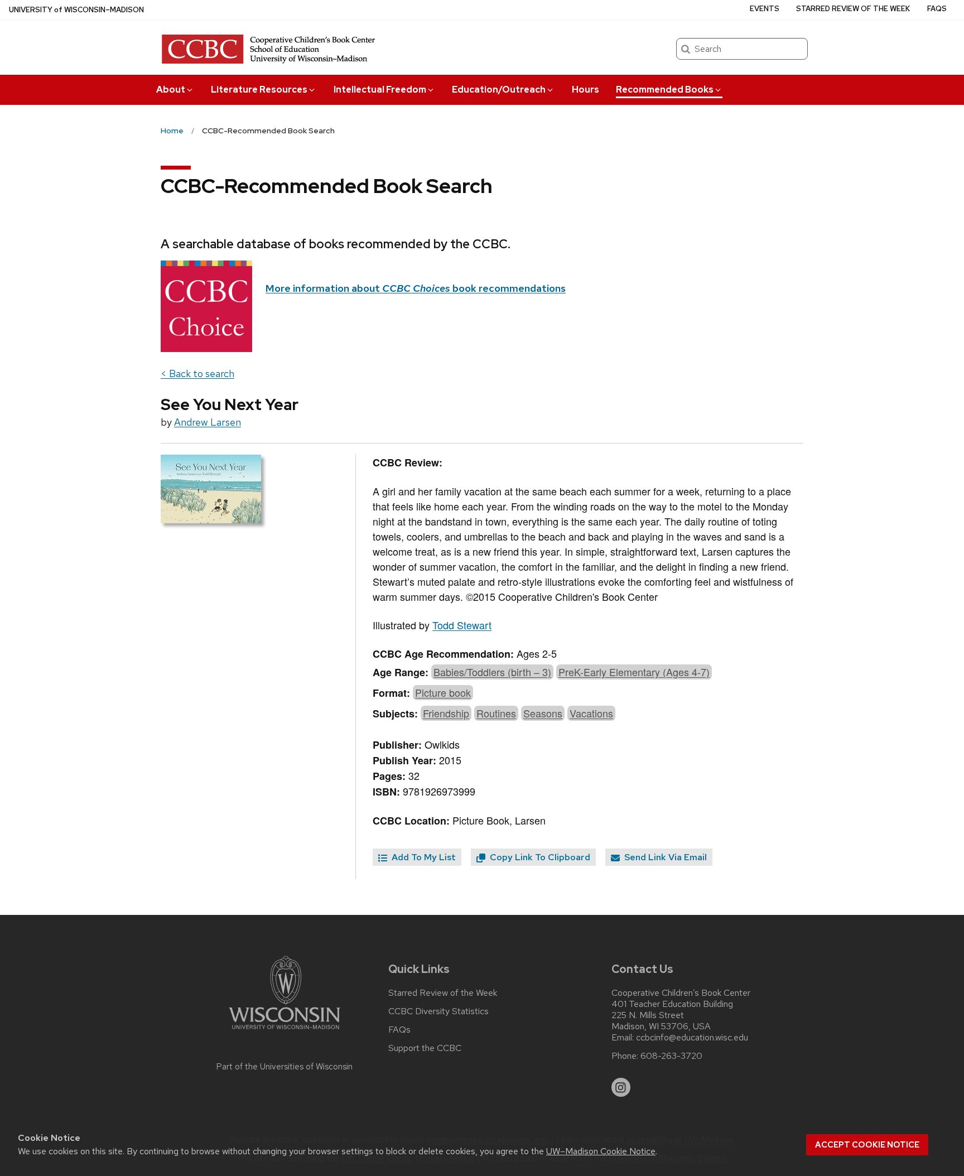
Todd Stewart (461, 625)
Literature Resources (259, 89)
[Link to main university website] (284, 1031)
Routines (496, 713)
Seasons (542, 713)
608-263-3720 (671, 1056)
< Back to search (197, 373)
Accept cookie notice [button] (867, 1144)
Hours (585, 89)
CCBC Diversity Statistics (438, 1011)
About (170, 89)
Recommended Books (665, 89)
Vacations (591, 713)
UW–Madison (76, 10)
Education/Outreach (499, 89)
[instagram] (620, 1087)
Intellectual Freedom (380, 89)
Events (764, 8)
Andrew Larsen (207, 422)
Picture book (443, 692)
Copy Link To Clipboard (539, 857)
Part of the (284, 1066)
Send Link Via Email (664, 857)
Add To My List (422, 857)
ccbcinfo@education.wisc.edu (692, 1037)
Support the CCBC (424, 1048)
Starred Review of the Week (853, 8)
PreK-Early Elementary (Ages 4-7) (634, 671)
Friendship (446, 713)
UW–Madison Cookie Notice (600, 1151)
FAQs (937, 8)
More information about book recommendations (416, 288)
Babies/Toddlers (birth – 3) (492, 671)
